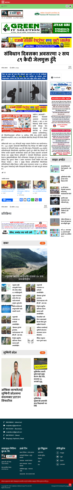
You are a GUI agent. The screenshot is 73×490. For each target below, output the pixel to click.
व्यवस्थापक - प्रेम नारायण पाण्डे (27, 474)
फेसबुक (62, 453)
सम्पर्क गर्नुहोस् (41, 455)
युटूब (61, 457)
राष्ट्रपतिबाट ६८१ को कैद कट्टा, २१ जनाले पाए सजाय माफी (8, 190)
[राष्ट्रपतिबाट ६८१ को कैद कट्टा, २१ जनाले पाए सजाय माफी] (8, 184)
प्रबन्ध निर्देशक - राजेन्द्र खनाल (27, 452)
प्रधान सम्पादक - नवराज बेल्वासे (25, 465)
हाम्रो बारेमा (40, 452)
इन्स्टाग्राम (62, 464)
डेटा (39, 465)
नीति (39, 461)
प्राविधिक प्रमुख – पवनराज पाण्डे (26, 470)
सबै (42, 243)
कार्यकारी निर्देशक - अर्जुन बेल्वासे (26, 456)
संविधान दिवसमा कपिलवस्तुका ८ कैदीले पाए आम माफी (23, 191)
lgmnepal (69, 486)
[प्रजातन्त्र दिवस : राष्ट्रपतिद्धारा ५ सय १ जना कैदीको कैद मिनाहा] (40, 184)
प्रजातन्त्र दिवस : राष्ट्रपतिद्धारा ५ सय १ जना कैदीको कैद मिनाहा (40, 190)
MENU (7, 2)
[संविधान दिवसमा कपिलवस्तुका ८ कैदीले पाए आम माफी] (24, 184)
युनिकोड (5, 6)
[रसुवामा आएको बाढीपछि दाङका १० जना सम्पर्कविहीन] (24, 265)
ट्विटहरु (62, 460)
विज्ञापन (40, 458)
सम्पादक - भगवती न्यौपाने (26, 460)
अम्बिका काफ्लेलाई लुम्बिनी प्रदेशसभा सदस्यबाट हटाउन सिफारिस (12, 395)
